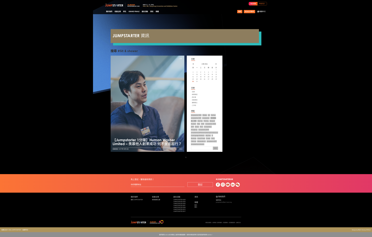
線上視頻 (193, 121)
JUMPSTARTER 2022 (179, 203)
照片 (196, 207)
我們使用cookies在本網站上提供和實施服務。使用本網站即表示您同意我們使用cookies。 (186, 235)
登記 (200, 184)
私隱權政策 (232, 222)
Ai (212, 135)
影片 (196, 205)
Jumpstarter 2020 (210, 124)
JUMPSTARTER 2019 (179, 209)
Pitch (201, 127)
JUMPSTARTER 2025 (179, 200)
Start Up (200, 121)
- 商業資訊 (194, 94)
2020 (202, 124)
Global (197, 127)
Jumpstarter (205, 118)
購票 (239, 11)
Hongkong (194, 130)
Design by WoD (356, 230)
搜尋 (215, 148)
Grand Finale (134, 11)
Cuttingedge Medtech (198, 135)
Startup (213, 115)
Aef (209, 115)
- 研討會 (193, 97)
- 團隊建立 (194, 102)
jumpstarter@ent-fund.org (224, 202)
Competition (208, 127)
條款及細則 (208, 222)
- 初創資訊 (194, 100)
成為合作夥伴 (249, 11)
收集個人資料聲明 (217, 222)
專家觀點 (213, 118)
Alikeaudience (201, 141)
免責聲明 (225, 222)
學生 (124, 11)
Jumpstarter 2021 (196, 118)
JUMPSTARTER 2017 (179, 211)
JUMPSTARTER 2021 (179, 205)
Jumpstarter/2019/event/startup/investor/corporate (206, 132)
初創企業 (118, 11)
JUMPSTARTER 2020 (179, 207)
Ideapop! (212, 121)
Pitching (206, 121)
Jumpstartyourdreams (197, 144)
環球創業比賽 (156, 200)
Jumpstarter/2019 (203, 130)
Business (193, 138)
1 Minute (193, 141)
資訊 (151, 11)
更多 (180, 149)
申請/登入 (262, 3)
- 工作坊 (193, 105)
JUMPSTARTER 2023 (179, 201)
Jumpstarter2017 (212, 141)
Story (213, 138)
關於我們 (109, 11)
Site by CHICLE (366, 230)
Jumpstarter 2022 (196, 115)
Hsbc (198, 124)
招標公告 (238, 222)
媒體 (157, 11)
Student (193, 124)
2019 (192, 127)
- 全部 (193, 92)
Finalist (208, 138)
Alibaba (204, 115)
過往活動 (145, 11)
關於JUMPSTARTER (137, 200)
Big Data (208, 135)
